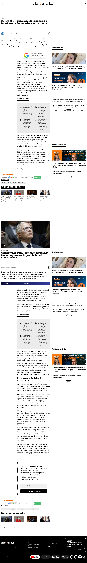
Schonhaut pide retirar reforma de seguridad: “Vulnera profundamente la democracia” (67, 87)
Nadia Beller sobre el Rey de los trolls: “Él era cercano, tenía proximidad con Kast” (27, 123)
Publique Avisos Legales (51, 545)
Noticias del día (59, 144)
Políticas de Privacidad (33, 547)
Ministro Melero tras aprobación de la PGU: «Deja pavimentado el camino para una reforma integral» (32, 198)
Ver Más (14, 33)
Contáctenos (49, 546)
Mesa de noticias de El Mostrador (10, 267)
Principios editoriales (32, 545)
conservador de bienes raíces (9, 509)
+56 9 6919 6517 (4, 547)
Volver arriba (4, 557)
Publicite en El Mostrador (52, 543)
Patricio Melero (22, 182)
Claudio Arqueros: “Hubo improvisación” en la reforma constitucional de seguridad (68, 106)
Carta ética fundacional (33, 544)
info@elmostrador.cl (13, 547)
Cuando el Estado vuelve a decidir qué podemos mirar (66, 172)
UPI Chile (10, 33)
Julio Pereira (13, 182)
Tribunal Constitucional (33, 509)
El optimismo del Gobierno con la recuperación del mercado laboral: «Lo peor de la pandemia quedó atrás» (45, 198)
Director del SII (5, 182)
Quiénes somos (31, 542)
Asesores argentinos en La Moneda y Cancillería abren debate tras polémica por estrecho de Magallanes (42, 111)
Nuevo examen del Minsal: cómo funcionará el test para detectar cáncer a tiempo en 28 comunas (42, 124)
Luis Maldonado (21, 509)
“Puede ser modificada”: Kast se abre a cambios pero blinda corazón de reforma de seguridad (68, 100)
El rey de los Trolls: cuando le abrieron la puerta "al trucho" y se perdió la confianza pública (69, 165)
